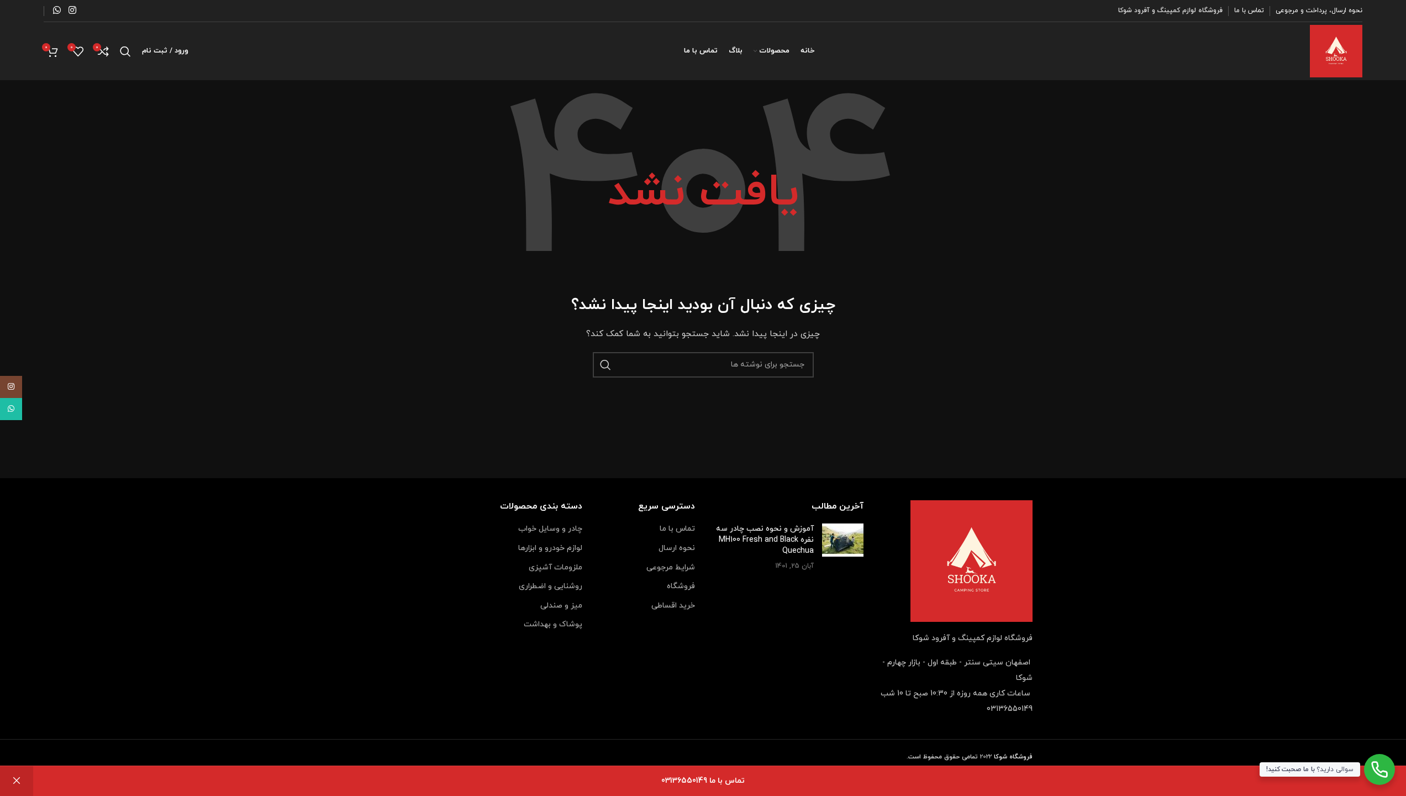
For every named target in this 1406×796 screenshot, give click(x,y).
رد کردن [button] (16, 781)
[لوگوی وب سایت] (1336, 50)
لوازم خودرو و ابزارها (550, 548)
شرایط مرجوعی (670, 567)
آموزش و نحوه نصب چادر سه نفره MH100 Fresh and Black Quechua (765, 539)
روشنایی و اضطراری (550, 586)
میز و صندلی (561, 605)
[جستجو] (125, 51)
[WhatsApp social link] (57, 10)
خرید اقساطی (673, 605)
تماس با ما (677, 528)
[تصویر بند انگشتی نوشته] (842, 547)
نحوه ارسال (677, 548)
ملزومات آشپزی (555, 567)
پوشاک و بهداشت (553, 624)
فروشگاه (681, 586)
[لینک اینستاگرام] (72, 10)
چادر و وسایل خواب (550, 528)
